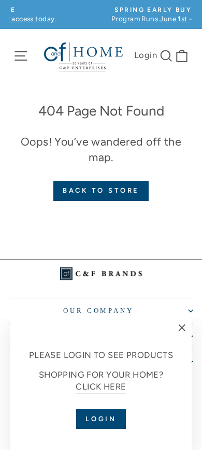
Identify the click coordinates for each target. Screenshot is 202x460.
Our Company (98, 310)
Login (145, 55)
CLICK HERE (101, 386)
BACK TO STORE (101, 190)
